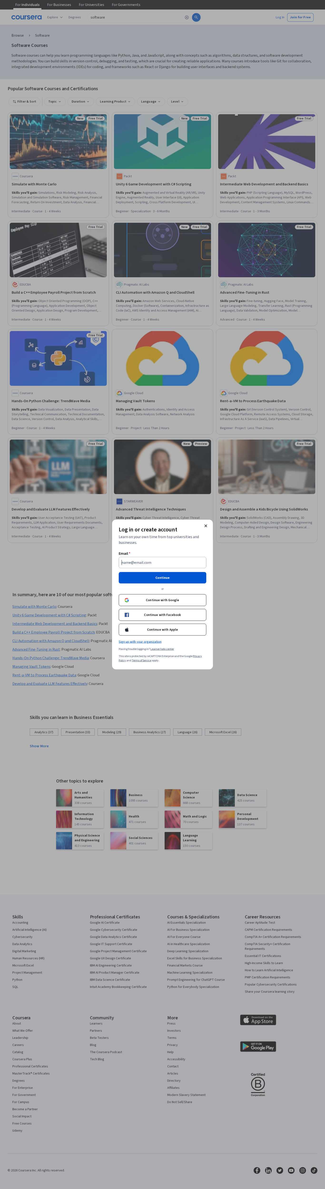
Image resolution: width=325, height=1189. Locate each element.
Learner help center (162, 649)
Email (124, 553)
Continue (162, 577)
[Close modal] (206, 526)
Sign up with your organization (140, 641)
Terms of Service (141, 661)
